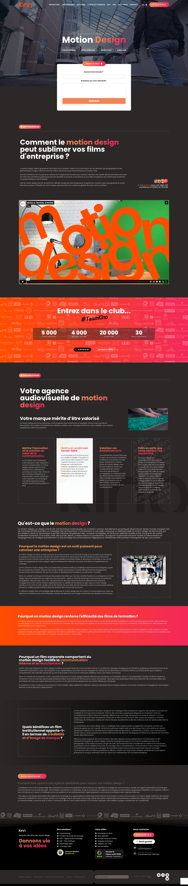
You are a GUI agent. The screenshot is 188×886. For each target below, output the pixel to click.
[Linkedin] (167, 875)
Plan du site (38, 877)
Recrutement (80, 877)
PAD (114, 5)
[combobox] (94, 76)
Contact (134, 5)
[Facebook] (159, 875)
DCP (109, 5)
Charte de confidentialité (54, 877)
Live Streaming (68, 5)
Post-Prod (123, 5)
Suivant (94, 101)
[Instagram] (163, 875)
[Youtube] (167, 879)
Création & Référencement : (143, 876)
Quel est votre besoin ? (94, 72)
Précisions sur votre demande (94, 81)
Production (54, 5)
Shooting (81, 5)
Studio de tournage (96, 5)
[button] (68, 50)
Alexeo (150, 877)
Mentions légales (25, 877)
